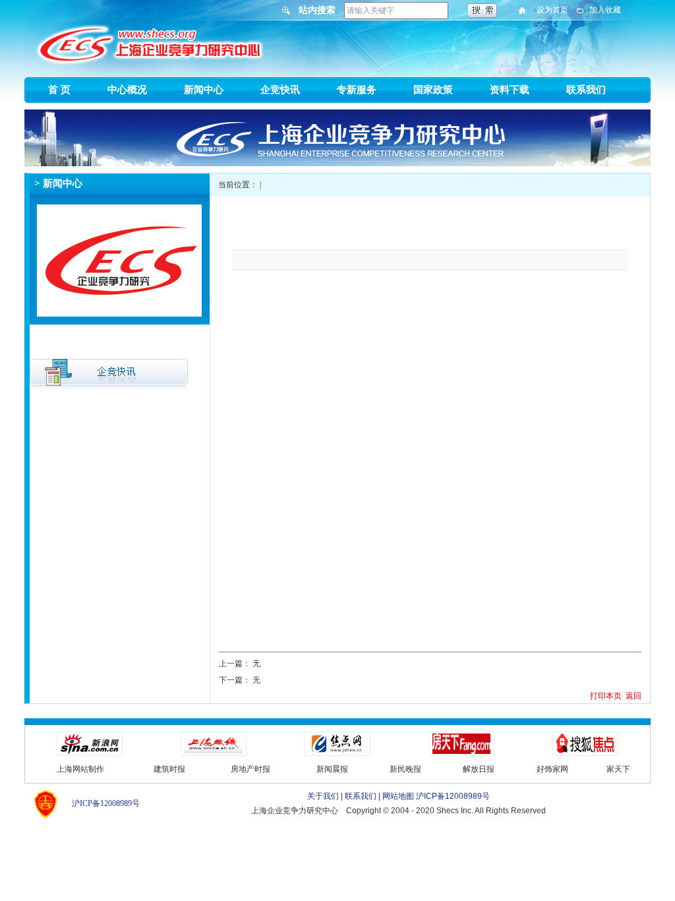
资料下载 (509, 89)
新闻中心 (203, 89)
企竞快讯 (280, 89)
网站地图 (398, 796)
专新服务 (356, 89)
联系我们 (586, 89)
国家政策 (433, 89)
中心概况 (127, 89)
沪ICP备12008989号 (106, 803)
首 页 (59, 89)
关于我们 (323, 796)
